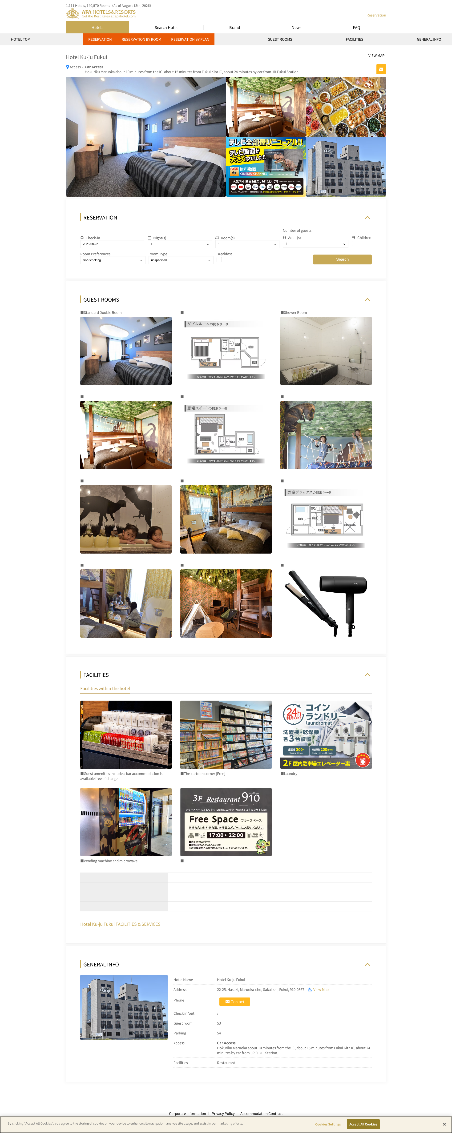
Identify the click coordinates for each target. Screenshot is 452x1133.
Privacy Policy (223, 1113)
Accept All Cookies (363, 1124)
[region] (226, 40)
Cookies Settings (328, 1124)
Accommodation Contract (261, 1113)
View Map (321, 989)
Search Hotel (166, 27)
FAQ (356, 27)
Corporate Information (187, 1113)
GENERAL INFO (429, 39)
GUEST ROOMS (280, 39)
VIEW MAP (376, 55)
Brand (234, 27)
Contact (237, 1002)
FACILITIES (354, 39)
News (296, 27)
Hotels (97, 27)
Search (342, 259)
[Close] (444, 1124)
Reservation (376, 14)
